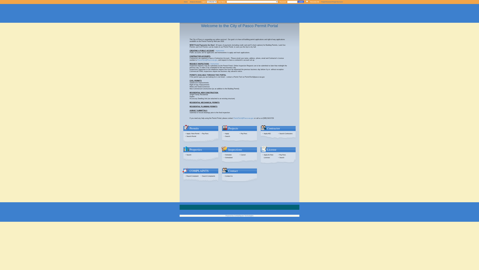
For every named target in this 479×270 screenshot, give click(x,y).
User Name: (222, 1)
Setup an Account (195, 1)
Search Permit (191, 136)
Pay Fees (205, 133)
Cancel (243, 155)
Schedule (228, 155)
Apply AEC (267, 133)
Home (185, 1)
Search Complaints (208, 176)
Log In (204, 1)
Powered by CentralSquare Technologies (239, 216)
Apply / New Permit (192, 133)
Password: (283, 1)
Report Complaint (192, 176)
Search (227, 136)
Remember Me (314, 1)
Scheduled (229, 157)
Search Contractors (286, 133)
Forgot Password (326, 1)
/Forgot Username (337, 1)
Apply (227, 133)
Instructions (220, 51)
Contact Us (229, 176)
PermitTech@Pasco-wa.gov (207, 60)
